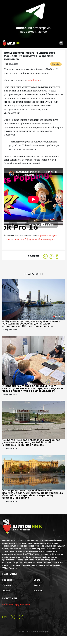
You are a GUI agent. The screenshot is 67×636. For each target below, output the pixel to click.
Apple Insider (33, 79)
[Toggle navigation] (61, 44)
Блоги (37, 580)
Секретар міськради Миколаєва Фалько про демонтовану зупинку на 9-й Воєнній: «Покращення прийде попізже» (31, 442)
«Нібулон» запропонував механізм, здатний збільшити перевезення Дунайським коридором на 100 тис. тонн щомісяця (31, 323)
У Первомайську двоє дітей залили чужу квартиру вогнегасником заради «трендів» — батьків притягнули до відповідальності (32, 388)
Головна (7, 580)
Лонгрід (7, 585)
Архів (37, 585)
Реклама (38, 591)
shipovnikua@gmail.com (16, 605)
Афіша (6, 591)
